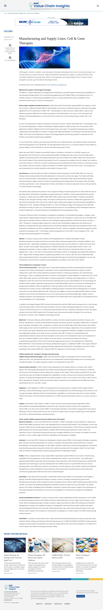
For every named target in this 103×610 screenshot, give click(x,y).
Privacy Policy (15, 602)
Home (5, 13)
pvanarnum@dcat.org (58, 85)
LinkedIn (67, 604)
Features (8, 31)
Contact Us (58, 604)
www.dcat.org (8, 600)
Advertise (48, 604)
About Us (39, 604)
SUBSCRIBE (80, 596)
